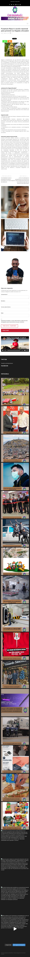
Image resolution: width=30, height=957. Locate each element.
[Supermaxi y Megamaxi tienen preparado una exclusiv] (15, 816)
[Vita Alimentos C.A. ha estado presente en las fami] (15, 589)
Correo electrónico (6, 307)
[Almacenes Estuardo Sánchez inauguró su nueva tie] (15, 674)
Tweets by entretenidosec (7, 363)
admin (2, 33)
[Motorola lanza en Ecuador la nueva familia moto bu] (15, 759)
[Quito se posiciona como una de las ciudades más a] (15, 448)
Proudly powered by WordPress (7, 952)
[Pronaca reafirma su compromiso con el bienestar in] (15, 391)
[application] (15, 344)
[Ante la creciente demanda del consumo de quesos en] (15, 787)
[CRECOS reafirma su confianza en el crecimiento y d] (15, 505)
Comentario (4, 294)
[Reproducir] (3, 350)
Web (2, 313)
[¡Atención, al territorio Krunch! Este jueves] (15, 646)
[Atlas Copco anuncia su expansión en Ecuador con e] (15, 533)
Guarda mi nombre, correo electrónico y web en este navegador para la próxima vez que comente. (14, 321)
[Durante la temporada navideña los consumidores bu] (15, 900)
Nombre (3, 301)
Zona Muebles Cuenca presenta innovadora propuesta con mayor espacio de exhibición (8, 180)
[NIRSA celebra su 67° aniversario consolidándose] (15, 929)
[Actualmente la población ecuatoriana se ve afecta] (15, 476)
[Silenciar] (25, 350)
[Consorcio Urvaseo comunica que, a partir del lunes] (15, 731)
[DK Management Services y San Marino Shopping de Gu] (15, 561)
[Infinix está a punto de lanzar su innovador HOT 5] (15, 702)
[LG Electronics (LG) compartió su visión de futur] (15, 618)
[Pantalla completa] (27, 350)
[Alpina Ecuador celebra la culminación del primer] (15, 872)
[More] (9, 40)
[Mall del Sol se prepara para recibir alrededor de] (15, 844)
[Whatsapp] (4, 40)
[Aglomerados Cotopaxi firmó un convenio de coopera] (15, 420)
